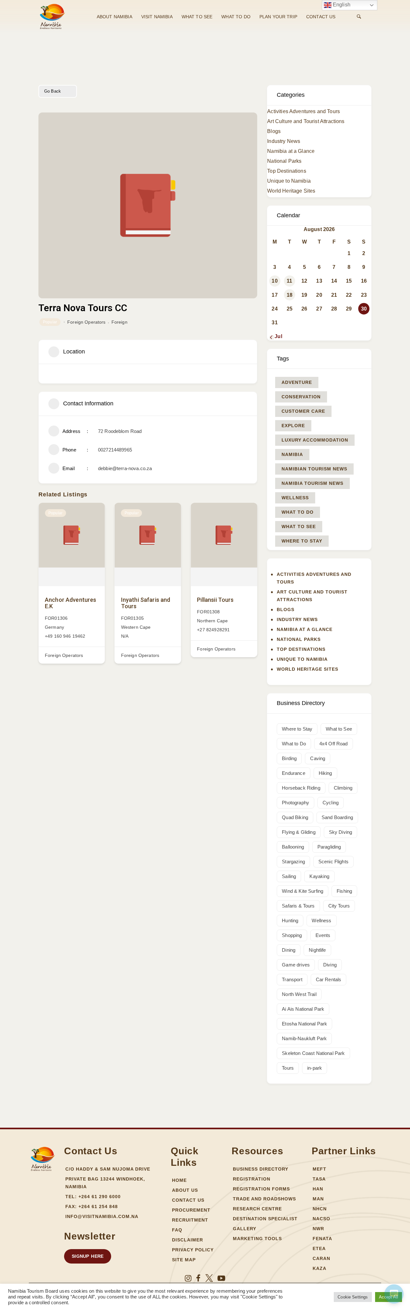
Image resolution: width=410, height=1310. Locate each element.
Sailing (289, 876)
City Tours (339, 905)
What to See (299, 526)
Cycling (331, 802)
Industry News (283, 141)
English (341, 4)
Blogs (274, 131)
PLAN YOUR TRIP (278, 16)
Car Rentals (328, 979)
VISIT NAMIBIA (157, 16)
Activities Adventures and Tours (303, 111)
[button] (87, 1256)
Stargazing (293, 861)
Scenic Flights (333, 861)
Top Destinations (286, 171)
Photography (295, 802)
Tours (288, 1068)
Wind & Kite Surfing (302, 891)
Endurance (293, 773)
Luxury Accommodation (315, 440)
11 (289, 281)
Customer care (303, 411)
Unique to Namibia (289, 181)
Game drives (296, 964)
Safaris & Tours (298, 905)
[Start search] (359, 17)
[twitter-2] (209, 1278)
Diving (330, 964)
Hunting (290, 920)
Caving (317, 758)
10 (274, 281)
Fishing (344, 891)
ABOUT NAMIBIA (114, 16)
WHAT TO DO (235, 16)
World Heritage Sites (291, 191)
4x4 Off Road (333, 743)
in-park (314, 1068)
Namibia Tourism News (312, 483)
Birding (289, 758)
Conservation (301, 396)
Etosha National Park (304, 1023)
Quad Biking (295, 817)
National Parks (284, 161)
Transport (292, 979)
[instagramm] (188, 1278)
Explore (293, 425)
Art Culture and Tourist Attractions (305, 121)
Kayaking (319, 876)
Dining (288, 950)
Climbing (343, 788)
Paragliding (329, 847)
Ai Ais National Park (303, 1009)
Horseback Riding (301, 788)
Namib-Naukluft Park (304, 1038)
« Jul (276, 336)
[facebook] (198, 1278)
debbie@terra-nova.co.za (125, 468)
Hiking (325, 773)
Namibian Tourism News (314, 468)
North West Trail (299, 994)
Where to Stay (302, 540)
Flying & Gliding (298, 832)
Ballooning (293, 847)
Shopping (292, 935)
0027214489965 (115, 449)
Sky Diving (340, 832)
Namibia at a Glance (291, 151)
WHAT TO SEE (197, 16)
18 (289, 295)
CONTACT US (321, 16)
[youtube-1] (221, 1278)
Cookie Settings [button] (353, 1297)
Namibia (292, 454)
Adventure (297, 382)
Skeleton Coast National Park (313, 1053)
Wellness (295, 497)
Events (323, 935)
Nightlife (317, 950)
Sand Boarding (337, 817)
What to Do (298, 512)
